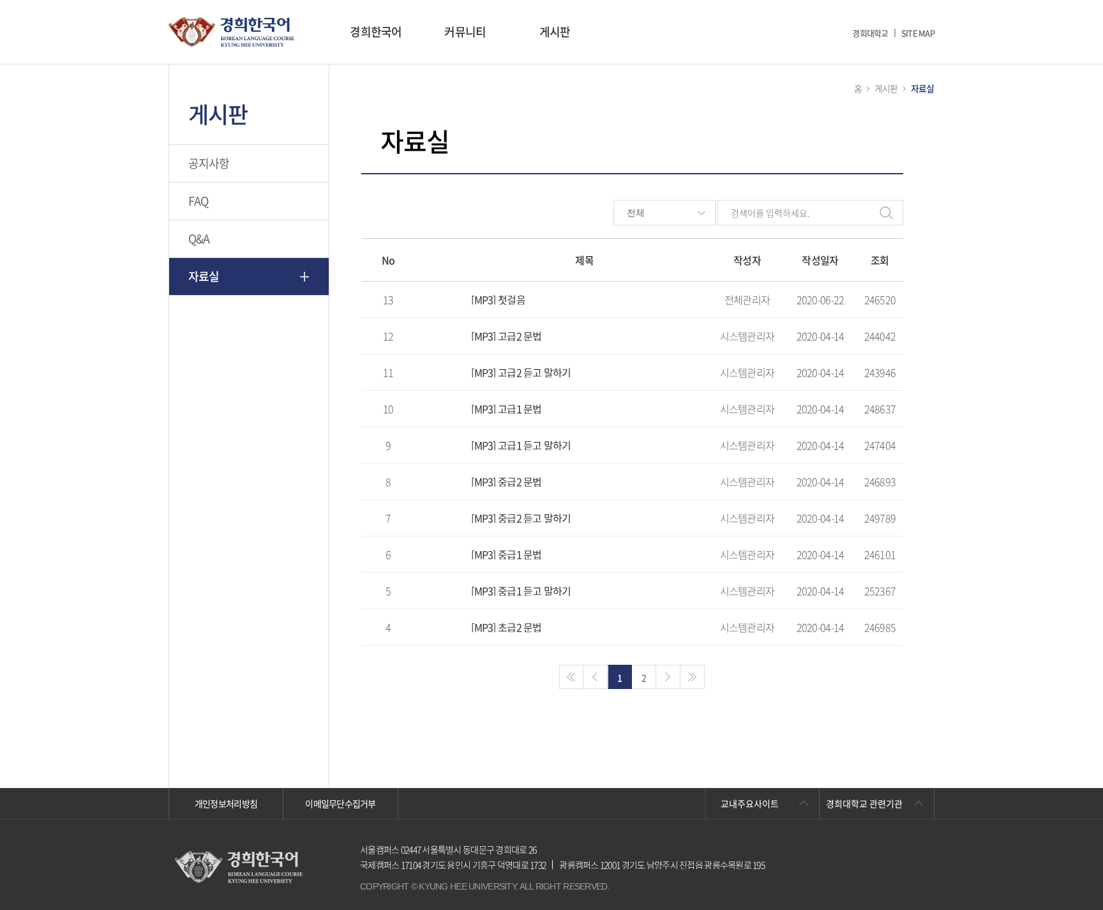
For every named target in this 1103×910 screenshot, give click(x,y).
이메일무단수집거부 (340, 803)
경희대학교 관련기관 (864, 803)
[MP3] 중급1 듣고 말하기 (521, 591)
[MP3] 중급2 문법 (506, 481)
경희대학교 (870, 33)
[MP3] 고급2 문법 (506, 336)
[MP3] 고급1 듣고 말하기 (521, 445)
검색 (887, 213)
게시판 (555, 31)
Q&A (199, 238)
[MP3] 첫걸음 (498, 299)
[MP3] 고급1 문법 (506, 409)
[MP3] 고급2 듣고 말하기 (521, 372)
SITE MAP (917, 33)
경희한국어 (375, 31)
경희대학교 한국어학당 (231, 32)
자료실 (204, 276)
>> (692, 677)
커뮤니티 (465, 31)
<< (571, 677)
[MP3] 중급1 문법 (506, 554)
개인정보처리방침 (226, 803)
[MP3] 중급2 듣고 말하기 (521, 518)
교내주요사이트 (750, 803)
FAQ (198, 200)
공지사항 (209, 163)
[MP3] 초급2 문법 (506, 627)
